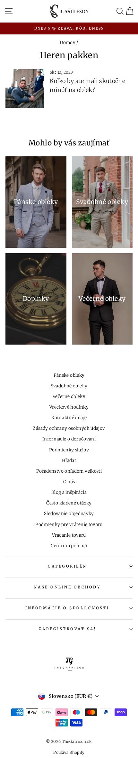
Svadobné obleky (69, 386)
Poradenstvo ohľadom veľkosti (69, 471)
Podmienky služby (69, 450)
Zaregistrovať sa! (67, 628)
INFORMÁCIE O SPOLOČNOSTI (67, 607)
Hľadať (69, 460)
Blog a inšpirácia (69, 492)
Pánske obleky (69, 375)
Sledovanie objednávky (69, 513)
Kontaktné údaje (69, 418)
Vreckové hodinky (69, 407)
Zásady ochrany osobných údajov (69, 428)
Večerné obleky (69, 396)
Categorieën (67, 566)
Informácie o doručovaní (69, 439)
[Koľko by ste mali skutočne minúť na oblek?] (24, 88)
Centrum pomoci (69, 546)
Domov (67, 42)
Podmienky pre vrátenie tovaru (69, 524)
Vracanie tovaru (69, 535)
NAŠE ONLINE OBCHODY (67, 587)
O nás (69, 482)
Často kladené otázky (68, 503)
